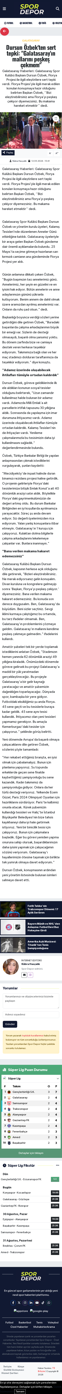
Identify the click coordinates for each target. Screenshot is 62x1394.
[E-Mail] (24, 975)
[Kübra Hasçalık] (11, 966)
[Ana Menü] (4, 9)
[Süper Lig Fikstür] (57, 1165)
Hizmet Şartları (9, 1373)
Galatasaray (31, 40)
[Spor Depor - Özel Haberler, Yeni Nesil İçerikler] (32, 9)
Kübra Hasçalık (19, 161)
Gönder (10, 1024)
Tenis (43, 23)
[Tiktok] (43, 1303)
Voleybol (53, 1322)
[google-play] (39, 1311)
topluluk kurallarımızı (33, 1035)
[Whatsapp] (49, 1303)
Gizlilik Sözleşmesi (13, 1370)
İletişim (7, 1367)
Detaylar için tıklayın (31, 1153)
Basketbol (27, 23)
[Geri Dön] (4, 31)
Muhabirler (40, 1327)
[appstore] (21, 1311)
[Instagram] (30, 975)
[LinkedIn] (31, 1303)
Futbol (9, 23)
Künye (21, 1367)
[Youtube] (37, 1303)
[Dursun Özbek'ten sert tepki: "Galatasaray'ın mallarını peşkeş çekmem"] (31, 130)
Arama (51, 1327)
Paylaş (9, 152)
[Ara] (57, 9)
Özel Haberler (19, 1327)
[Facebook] (13, 1303)
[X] (19, 1303)
